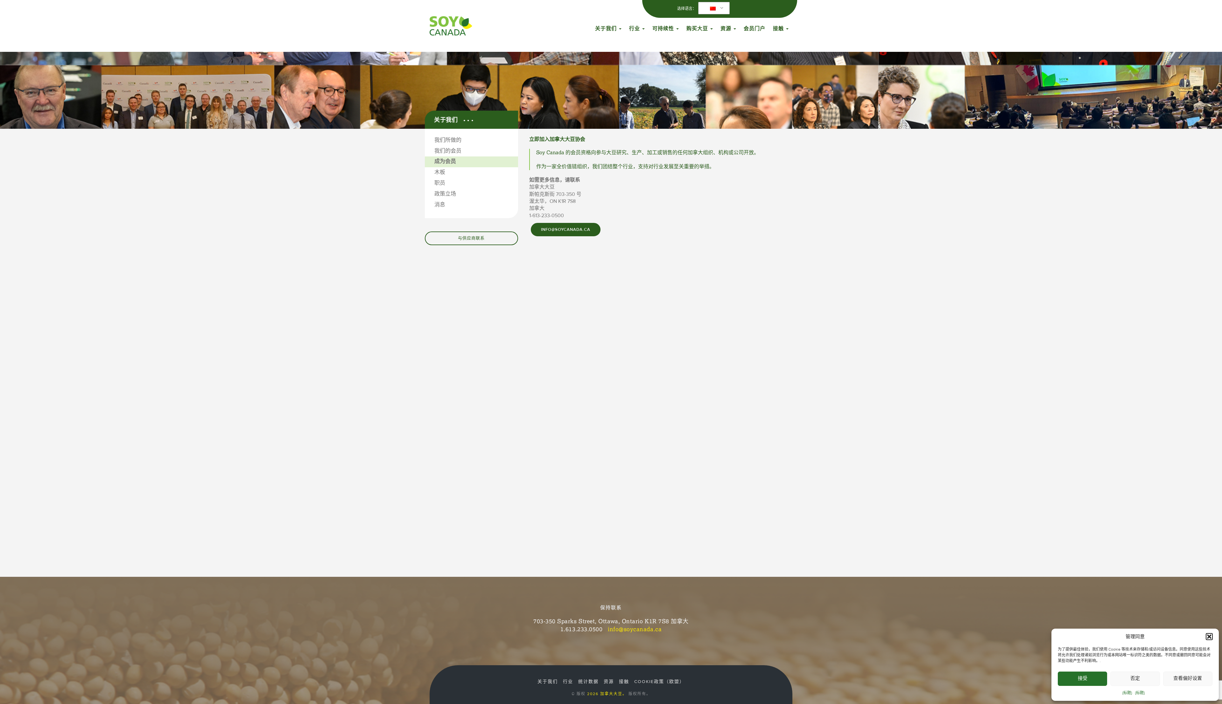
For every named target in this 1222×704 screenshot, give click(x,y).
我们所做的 (447, 140)
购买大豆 (698, 28)
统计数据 (588, 682)
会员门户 (754, 28)
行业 (635, 28)
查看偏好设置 (1187, 678)
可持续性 (664, 28)
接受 (1082, 678)
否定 (1135, 678)
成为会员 (445, 161)
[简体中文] (713, 8)
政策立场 (445, 193)
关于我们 (606, 28)
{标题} (1127, 692)
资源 (726, 28)
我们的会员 (447, 151)
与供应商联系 (471, 238)
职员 (439, 183)
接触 (779, 28)
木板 (439, 172)
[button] (1209, 636)
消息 (439, 204)
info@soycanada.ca (565, 229)
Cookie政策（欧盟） (659, 682)
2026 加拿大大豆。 (607, 693)
